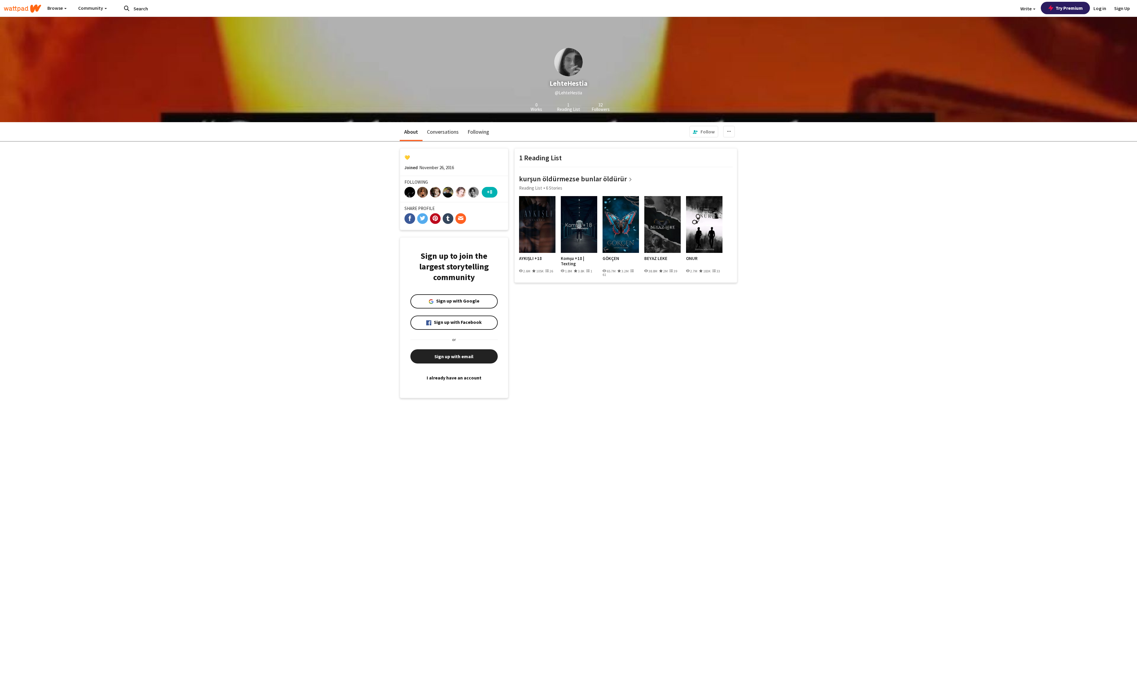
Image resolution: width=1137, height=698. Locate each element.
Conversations (443, 131)
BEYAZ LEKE (655, 258)
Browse (55, 8)
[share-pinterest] (435, 218)
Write (1026, 9)
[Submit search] (126, 8)
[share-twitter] (422, 218)
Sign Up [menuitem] (1122, 8)
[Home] (22, 9)
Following (478, 131)
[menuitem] (703, 132)
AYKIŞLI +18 (530, 258)
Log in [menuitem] (1099, 8)
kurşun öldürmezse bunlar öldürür (573, 178)
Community (91, 8)
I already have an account (454, 378)
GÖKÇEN (611, 258)
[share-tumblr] (448, 218)
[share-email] (460, 218)
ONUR (692, 258)
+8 (489, 191)
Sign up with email (453, 356)
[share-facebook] (409, 218)
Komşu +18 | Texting (572, 261)
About (411, 131)
